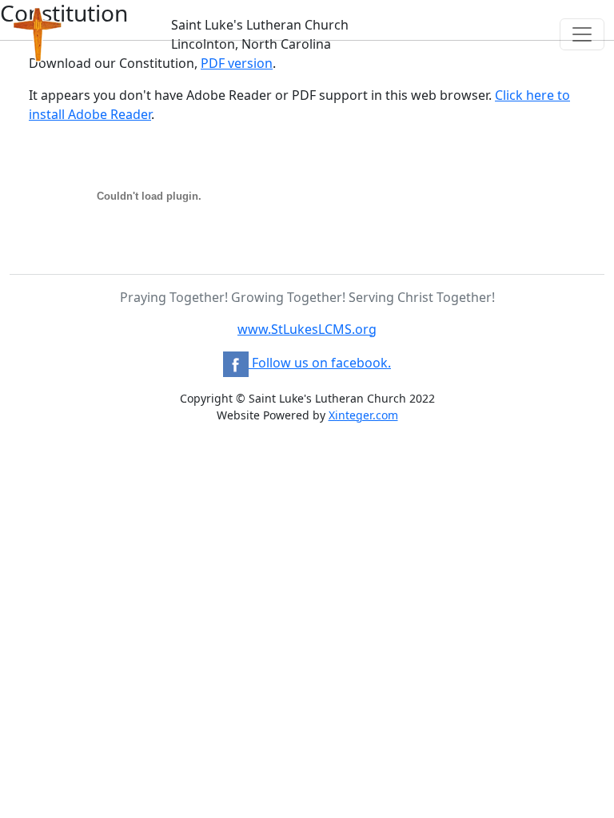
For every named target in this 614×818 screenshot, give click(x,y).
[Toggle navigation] (582, 34)
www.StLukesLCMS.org (307, 329)
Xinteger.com (363, 415)
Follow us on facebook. (320, 362)
